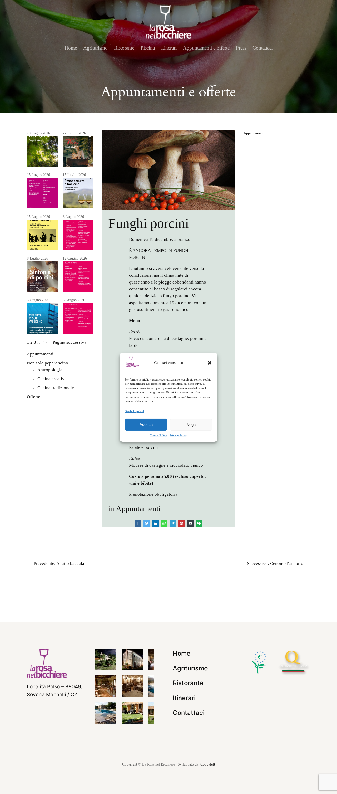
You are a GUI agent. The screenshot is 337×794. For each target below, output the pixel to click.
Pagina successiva (69, 342)
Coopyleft (207, 764)
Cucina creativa (52, 378)
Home (71, 48)
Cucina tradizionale (55, 387)
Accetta (146, 424)
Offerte (33, 396)
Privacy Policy (178, 435)
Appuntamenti (40, 354)
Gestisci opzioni (134, 410)
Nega (191, 424)
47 (45, 342)
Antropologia (49, 369)
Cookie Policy (158, 435)
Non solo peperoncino (47, 363)
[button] (209, 362)
